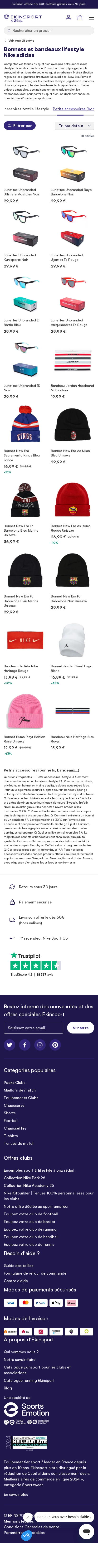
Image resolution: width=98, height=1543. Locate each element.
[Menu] (91, 17)
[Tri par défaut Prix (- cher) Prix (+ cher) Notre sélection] (74, 126)
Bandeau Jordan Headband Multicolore (72, 387)
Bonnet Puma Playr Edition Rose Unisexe (24, 739)
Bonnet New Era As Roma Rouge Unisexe (71, 528)
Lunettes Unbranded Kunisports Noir (20, 257)
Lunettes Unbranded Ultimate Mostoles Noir (21, 192)
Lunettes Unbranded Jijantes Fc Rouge (67, 257)
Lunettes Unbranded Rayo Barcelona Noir (71, 192)
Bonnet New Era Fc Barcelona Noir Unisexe (69, 598)
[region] (49, 109)
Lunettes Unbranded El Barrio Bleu (21, 322)
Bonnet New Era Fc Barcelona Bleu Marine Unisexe (21, 530)
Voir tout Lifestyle (21, 40)
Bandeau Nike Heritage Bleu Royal (72, 739)
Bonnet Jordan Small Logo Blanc (71, 668)
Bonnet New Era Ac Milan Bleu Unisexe (70, 453)
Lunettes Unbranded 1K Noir (22, 387)
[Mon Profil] (68, 17)
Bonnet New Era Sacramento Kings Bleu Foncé (22, 455)
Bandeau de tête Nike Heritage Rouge (21, 668)
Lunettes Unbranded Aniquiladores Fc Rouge (69, 322)
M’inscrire (80, 1028)
